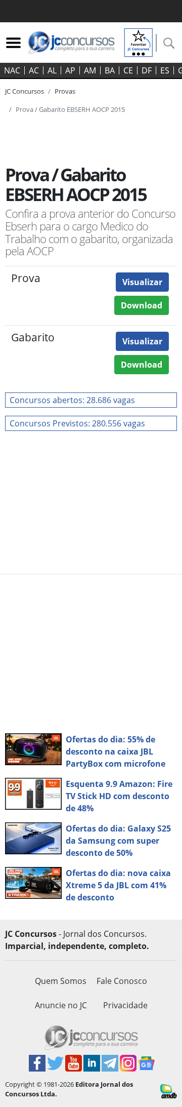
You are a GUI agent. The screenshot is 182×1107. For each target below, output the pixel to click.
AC (34, 70)
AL (52, 70)
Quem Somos (60, 980)
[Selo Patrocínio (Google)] (138, 41)
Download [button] (141, 305)
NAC (12, 70)
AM (90, 70)
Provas (65, 91)
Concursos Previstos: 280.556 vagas (77, 423)
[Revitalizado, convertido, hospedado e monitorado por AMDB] (168, 1090)
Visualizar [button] (142, 282)
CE (128, 70)
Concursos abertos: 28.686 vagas (72, 400)
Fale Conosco (122, 980)
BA (110, 70)
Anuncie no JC (61, 1005)
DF (147, 70)
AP (70, 70)
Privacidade (125, 1005)
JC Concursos (24, 91)
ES (164, 70)
